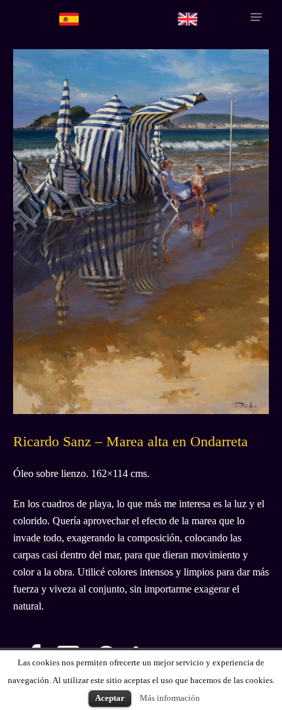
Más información (170, 698)
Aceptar (110, 698)
